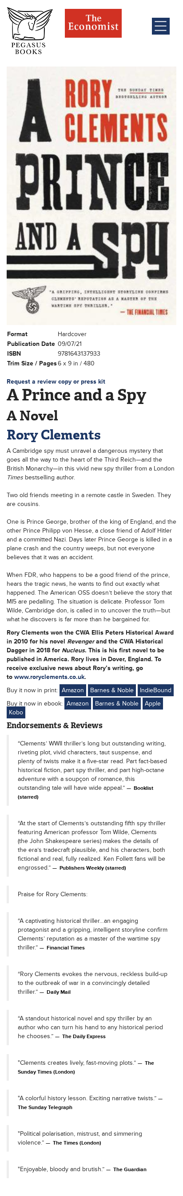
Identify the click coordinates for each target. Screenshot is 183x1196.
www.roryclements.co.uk (49, 677)
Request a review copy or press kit (56, 381)
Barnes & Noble (112, 690)
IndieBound (155, 690)
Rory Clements (54, 434)
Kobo (16, 712)
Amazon (73, 690)
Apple (153, 703)
